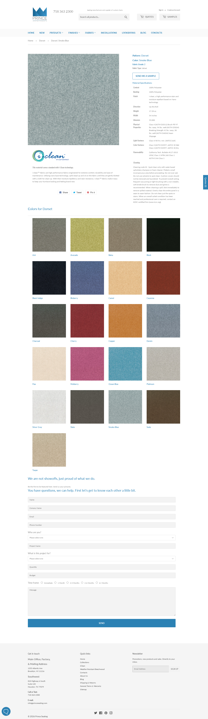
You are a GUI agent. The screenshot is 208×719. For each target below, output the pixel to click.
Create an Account (173, 10)
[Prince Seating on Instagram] (111, 713)
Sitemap (83, 689)
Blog (143, 32)
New (42, 32)
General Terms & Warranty (90, 686)
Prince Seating (41, 716)
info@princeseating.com (37, 703)
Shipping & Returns (88, 683)
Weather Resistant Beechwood (92, 669)
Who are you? (34, 532)
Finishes (73, 32)
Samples (172, 17)
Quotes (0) (205, 182)
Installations (109, 32)
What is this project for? (39, 553)
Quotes (149, 17)
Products (56, 32)
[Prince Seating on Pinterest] (106, 713)
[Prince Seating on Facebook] (100, 713)
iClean (82, 666)
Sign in (161, 10)
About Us (84, 676)
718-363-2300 (34, 695)
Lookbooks (128, 32)
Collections (84, 662)
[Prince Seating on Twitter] (95, 713)
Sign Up (174, 669)
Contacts (156, 32)
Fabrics (89, 32)
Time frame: (34, 582)
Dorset (42, 40)
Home (31, 32)
